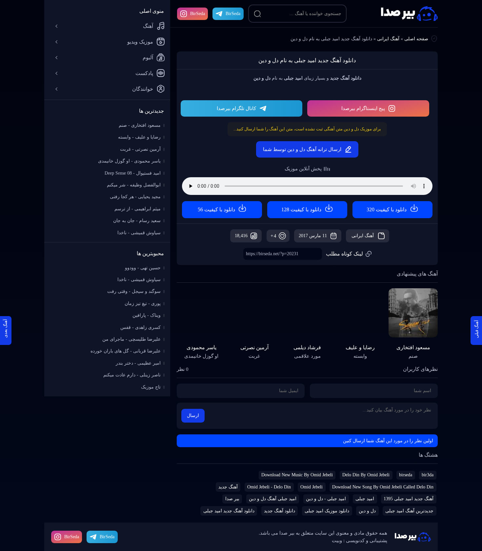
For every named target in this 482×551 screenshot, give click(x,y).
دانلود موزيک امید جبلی (327, 510)
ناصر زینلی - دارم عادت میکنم (132, 374)
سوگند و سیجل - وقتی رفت (134, 291)
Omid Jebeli (311, 486)
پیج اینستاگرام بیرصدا (363, 108)
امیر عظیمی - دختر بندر (138, 363)
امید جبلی (364, 498)
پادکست (144, 73)
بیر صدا (409, 13)
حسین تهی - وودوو (143, 267)
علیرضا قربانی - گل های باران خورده (125, 351)
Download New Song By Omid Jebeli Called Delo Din (382, 486)
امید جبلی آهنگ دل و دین (272, 498)
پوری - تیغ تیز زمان (143, 303)
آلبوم (148, 57)
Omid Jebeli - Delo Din (269, 486)
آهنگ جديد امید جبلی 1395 (408, 498)
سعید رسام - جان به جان (137, 220)
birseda (405, 474)
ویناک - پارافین (146, 315)
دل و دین (367, 510)
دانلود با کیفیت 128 (301, 209)
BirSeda (197, 13)
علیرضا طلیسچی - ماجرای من (131, 339)
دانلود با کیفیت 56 (216, 209)
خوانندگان (142, 89)
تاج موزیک (151, 387)
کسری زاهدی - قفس (140, 327)
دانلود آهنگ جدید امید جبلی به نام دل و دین (307, 60)
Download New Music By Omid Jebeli (297, 474)
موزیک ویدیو (140, 42)
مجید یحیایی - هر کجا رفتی (135, 196)
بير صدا (232, 498)
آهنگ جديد (228, 486)
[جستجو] (257, 14)
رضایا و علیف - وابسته (139, 137)
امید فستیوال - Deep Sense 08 (133, 173)
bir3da (427, 474)
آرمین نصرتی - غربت (140, 149)
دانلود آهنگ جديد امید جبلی (228, 510)
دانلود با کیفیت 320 (387, 209)
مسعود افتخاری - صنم (140, 125)
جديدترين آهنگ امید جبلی (409, 510)
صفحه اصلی (416, 38)
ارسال (193, 415)
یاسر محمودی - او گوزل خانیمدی (129, 161)
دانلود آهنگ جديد (279, 510)
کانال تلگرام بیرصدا (236, 108)
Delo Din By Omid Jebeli (366, 474)
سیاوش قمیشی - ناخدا (139, 232)
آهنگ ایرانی (388, 38)
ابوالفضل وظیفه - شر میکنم (134, 184)
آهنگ (148, 26)
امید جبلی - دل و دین (326, 498)
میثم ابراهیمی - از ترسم (137, 208)
